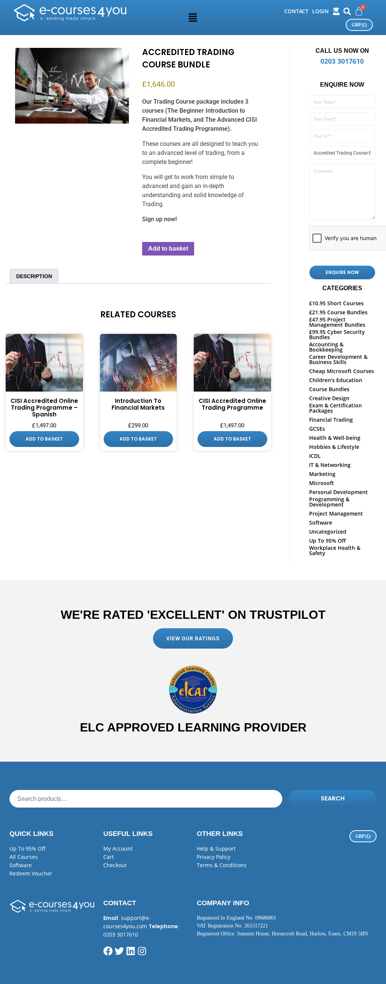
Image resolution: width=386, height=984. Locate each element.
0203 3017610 (342, 61)
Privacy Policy (213, 856)
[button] (193, 17)
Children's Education (335, 380)
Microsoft (321, 483)
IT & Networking (330, 464)
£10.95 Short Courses (336, 303)
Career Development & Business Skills (338, 359)
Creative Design (329, 398)
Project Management (336, 513)
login (320, 11)
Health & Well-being (334, 437)
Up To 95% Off (327, 540)
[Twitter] (119, 951)
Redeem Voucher (30, 873)
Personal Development (338, 492)
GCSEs (317, 428)
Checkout (115, 865)
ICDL (315, 455)
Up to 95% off (27, 848)
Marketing (322, 473)
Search (333, 798)
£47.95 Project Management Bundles (337, 322)
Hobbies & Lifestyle (334, 446)
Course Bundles (329, 389)
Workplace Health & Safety (334, 550)
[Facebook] (108, 951)
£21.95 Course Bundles (338, 312)
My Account (118, 848)
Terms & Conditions (222, 865)
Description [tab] (34, 276)
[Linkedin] (130, 951)
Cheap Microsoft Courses (341, 371)
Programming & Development (329, 502)
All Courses (23, 856)
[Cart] (358, 11)
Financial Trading (331, 419)
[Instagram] (142, 951)
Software (320, 522)
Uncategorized (327, 531)
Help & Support (216, 848)
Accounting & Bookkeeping (326, 347)
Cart (108, 856)
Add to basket (168, 248)
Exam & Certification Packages (335, 408)
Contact (296, 11)
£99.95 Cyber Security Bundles (337, 334)
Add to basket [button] (44, 439)
